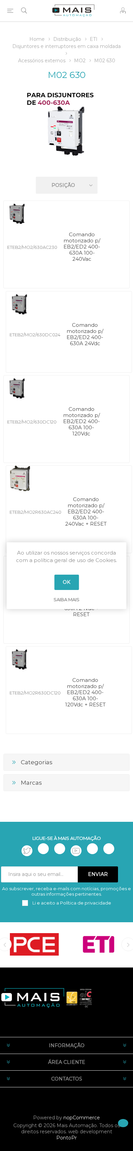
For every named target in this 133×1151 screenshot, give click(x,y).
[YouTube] (76, 850)
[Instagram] (59, 848)
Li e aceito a (71, 903)
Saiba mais (66, 599)
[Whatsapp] (108, 848)
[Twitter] (26, 850)
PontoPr (66, 1138)
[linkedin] (92, 848)
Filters (67, 165)
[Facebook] (43, 848)
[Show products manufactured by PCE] (34, 944)
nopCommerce (81, 1118)
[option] (34, 944)
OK (66, 582)
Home (37, 39)
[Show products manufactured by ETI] (98, 944)
